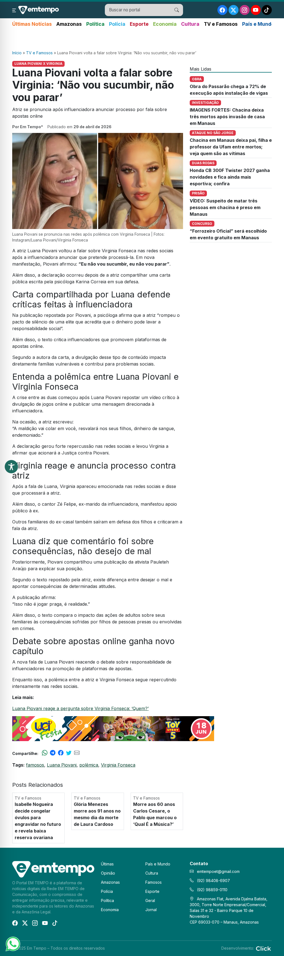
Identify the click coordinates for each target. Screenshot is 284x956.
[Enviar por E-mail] (77, 753)
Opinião (108, 873)
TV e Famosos (221, 24)
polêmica (88, 765)
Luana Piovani (62, 765)
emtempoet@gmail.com (218, 871)
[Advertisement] (142, 39)
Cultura (190, 24)
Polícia (117, 24)
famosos (35, 765)
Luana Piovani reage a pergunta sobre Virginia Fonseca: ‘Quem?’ (80, 708)
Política (95, 24)
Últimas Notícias (32, 24)
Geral (150, 900)
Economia (165, 24)
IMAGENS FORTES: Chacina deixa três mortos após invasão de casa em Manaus (227, 116)
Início (17, 52)
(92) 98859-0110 (211, 889)
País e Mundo (258, 24)
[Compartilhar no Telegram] (52, 753)
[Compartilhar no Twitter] (69, 753)
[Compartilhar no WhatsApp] (44, 753)
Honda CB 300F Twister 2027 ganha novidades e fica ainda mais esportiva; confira (230, 177)
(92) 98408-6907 (213, 880)
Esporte (139, 24)
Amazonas (69, 24)
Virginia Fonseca (118, 765)
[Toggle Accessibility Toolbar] (11, 466)
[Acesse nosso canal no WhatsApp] (12, 943)
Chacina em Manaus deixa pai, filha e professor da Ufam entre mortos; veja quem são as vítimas (231, 146)
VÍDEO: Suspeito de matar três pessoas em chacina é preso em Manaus (225, 207)
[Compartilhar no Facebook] (61, 753)
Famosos (153, 882)
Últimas (107, 864)
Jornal (151, 909)
